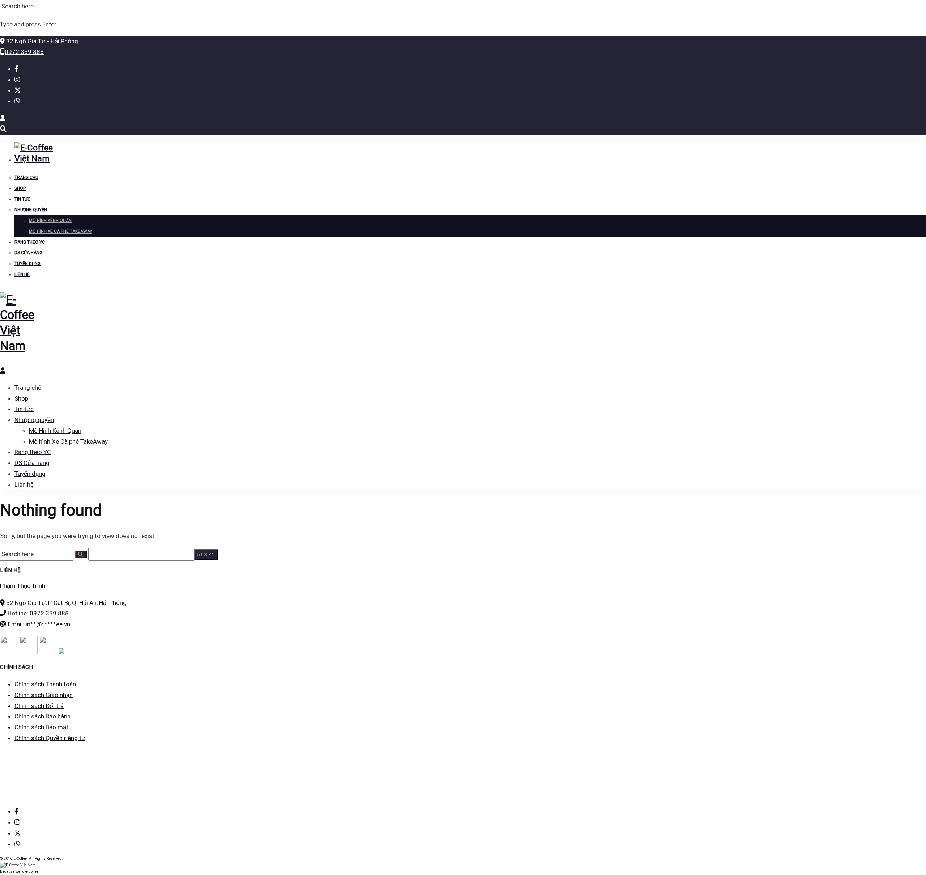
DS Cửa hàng (28, 252)
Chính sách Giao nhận (43, 695)
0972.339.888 (24, 51)
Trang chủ (26, 177)
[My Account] (2, 117)
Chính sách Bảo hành (42, 716)
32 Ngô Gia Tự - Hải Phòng (42, 41)
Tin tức (22, 199)
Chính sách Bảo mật (41, 727)
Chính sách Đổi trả (39, 705)
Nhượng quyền (30, 209)
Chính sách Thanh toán (45, 684)
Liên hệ (22, 274)
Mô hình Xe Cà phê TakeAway (60, 231)
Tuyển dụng (27, 263)
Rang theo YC (29, 242)
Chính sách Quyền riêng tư (49, 738)
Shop (20, 188)
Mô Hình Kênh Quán (50, 220)
